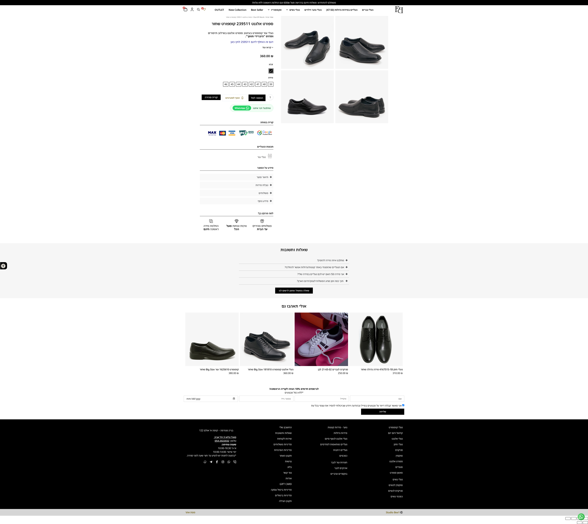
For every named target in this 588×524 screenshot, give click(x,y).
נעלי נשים (294, 9)
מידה (270, 78)
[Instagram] (222, 461)
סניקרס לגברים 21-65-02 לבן (333, 369)
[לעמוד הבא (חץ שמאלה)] (579, 522)
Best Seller (257, 9)
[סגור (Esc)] (568, 518)
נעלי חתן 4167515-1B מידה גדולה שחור (382, 369)
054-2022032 (222, 440)
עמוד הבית (269, 17)
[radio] (271, 71)
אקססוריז (276, 9)
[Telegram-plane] (210, 461)
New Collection (237, 9)
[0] (204, 9)
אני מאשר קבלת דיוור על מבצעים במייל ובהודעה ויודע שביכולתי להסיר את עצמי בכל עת (356, 405)
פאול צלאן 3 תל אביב (225, 437)
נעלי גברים (367, 9)
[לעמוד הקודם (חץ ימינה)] (585, 522)
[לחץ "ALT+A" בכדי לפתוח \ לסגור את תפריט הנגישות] (3, 266)
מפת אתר (190, 512)
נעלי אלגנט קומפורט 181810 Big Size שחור (270, 369)
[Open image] (361, 42)
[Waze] (205, 461)
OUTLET (219, 9)
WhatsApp (240, 108)
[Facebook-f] (216, 461)
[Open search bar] (198, 9)
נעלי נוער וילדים (313, 9)
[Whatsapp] (228, 461)
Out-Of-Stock (258, 17)
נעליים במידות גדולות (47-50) (341, 9)
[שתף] (573, 518)
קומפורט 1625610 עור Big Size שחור (219, 369)
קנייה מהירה (211, 97)
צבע (271, 64)
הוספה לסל (257, 98)
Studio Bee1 (393, 512)
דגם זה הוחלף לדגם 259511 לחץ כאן (252, 42)
